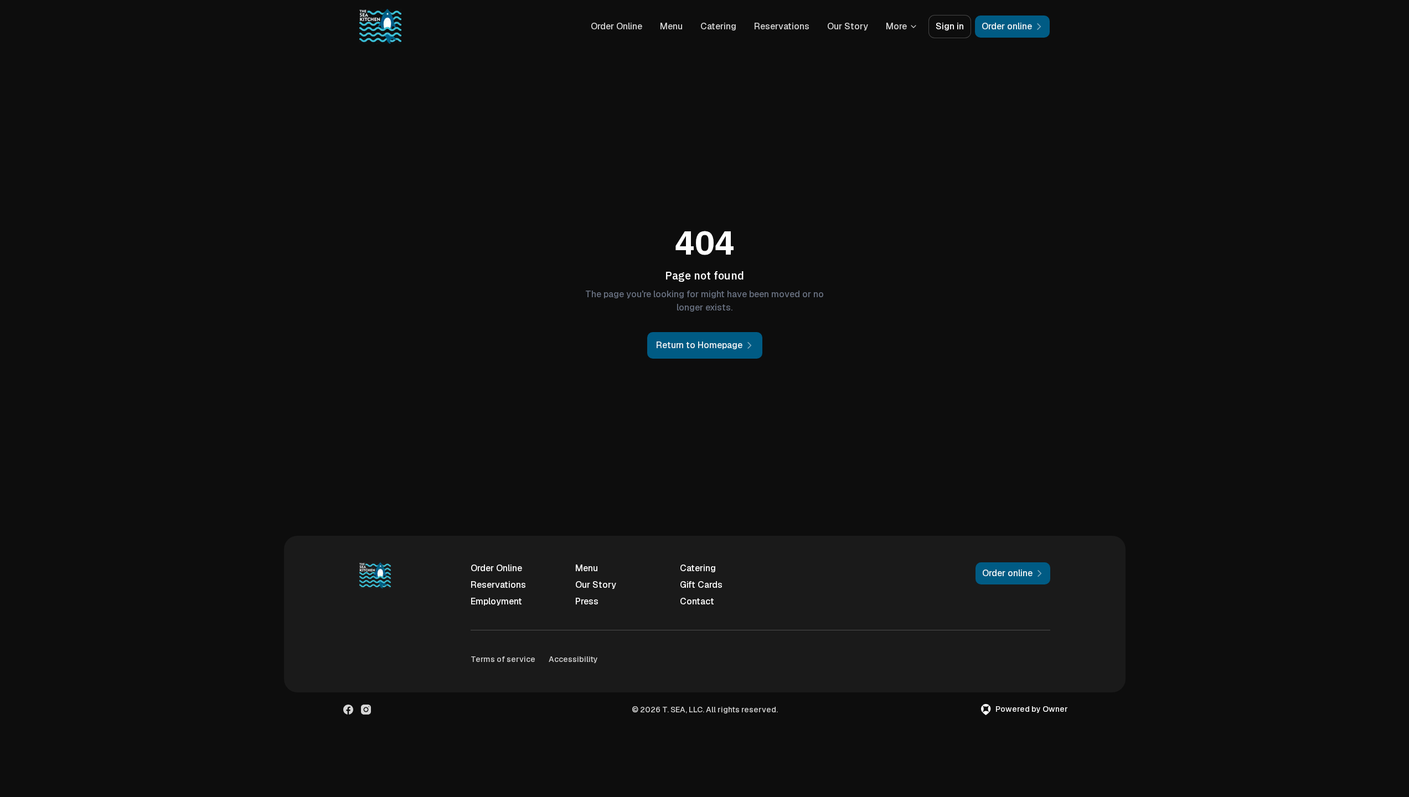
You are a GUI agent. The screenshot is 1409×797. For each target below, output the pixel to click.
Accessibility (573, 659)
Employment (496, 601)
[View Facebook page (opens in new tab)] (348, 709)
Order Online (616, 26)
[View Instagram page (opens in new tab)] (366, 709)
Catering (718, 26)
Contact (697, 601)
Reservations (781, 26)
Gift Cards (701, 585)
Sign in (950, 26)
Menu (671, 26)
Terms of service (503, 659)
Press (586, 601)
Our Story (847, 26)
